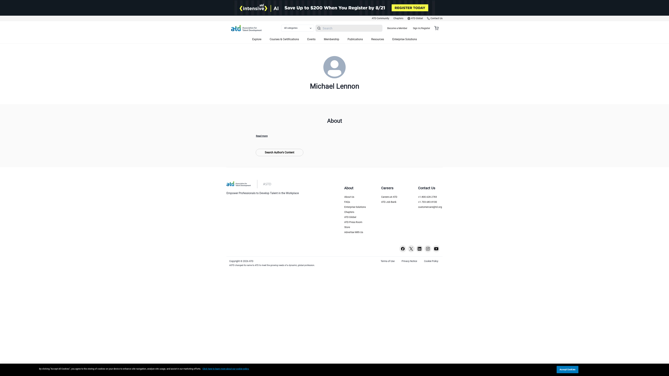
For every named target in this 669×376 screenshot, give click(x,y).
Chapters (349, 212)
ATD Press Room (353, 222)
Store (347, 227)
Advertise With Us (353, 232)
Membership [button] (331, 39)
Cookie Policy (431, 261)
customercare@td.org (430, 207)
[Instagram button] (427, 248)
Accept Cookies (567, 369)
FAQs (347, 202)
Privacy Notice (409, 261)
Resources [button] (377, 39)
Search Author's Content (279, 152)
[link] (380, 18)
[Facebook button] (402, 248)
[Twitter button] (411, 248)
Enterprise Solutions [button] (404, 39)
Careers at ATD (389, 196)
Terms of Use (388, 261)
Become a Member (397, 28)
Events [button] (311, 39)
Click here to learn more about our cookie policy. (225, 368)
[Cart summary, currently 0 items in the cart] (438, 28)
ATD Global (350, 217)
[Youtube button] (436, 248)
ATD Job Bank (388, 202)
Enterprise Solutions (355, 207)
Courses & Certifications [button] (284, 39)
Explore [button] (256, 39)
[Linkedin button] (419, 248)
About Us (349, 196)
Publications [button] (355, 39)
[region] (334, 370)
